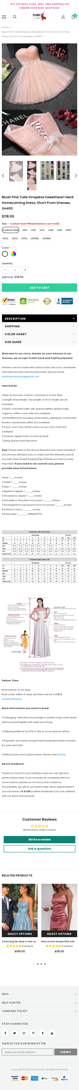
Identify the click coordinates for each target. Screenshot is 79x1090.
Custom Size (11, 230)
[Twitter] (14, 1033)
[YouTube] (52, 1033)
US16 (24, 238)
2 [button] (38, 964)
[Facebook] (5, 1033)
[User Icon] (63, 17)
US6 (51, 230)
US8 (59, 230)
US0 (24, 230)
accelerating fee (12, 699)
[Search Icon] (15, 17)
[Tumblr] (42, 1033)
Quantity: (7, 263)
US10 (68, 230)
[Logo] (39, 16)
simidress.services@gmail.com (20, 376)
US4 (42, 230)
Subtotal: (7, 277)
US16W (35, 238)
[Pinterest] (33, 1033)
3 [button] (41, 964)
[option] (39, 99)
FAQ (63, 754)
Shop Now (52, 8)
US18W (47, 238)
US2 (33, 230)
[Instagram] (24, 1033)
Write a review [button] (39, 839)
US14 (15, 238)
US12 (5, 238)
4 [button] (45, 964)
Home (5, 27)
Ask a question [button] (39, 849)
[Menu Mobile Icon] (4, 17)
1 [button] (34, 964)
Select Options (20, 934)
